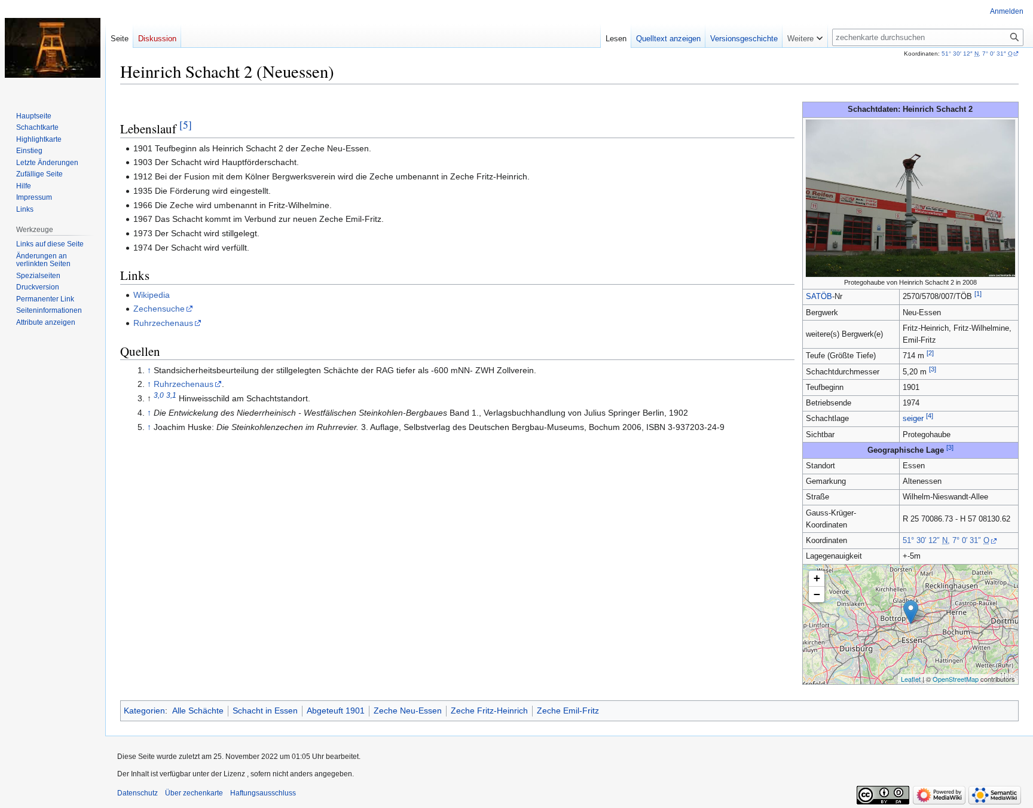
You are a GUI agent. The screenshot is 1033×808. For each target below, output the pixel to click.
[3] (932, 369)
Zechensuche (159, 308)
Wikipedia (151, 295)
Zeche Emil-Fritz (568, 710)
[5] (185, 125)
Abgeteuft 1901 (336, 710)
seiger (913, 418)
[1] (978, 293)
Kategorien (144, 710)
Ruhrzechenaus (163, 323)
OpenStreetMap (956, 679)
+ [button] (817, 578)
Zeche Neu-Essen (408, 710)
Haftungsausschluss (263, 793)
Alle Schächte (198, 710)
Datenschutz (137, 793)
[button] (805, 36)
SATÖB (819, 296)
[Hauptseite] (52, 48)
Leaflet (911, 679)
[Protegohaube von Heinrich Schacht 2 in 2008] (910, 197)
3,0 (159, 396)
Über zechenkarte (194, 793)
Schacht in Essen (265, 710)
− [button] (817, 594)
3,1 (171, 396)
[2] (930, 352)
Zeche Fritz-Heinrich (489, 710)
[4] (929, 415)
